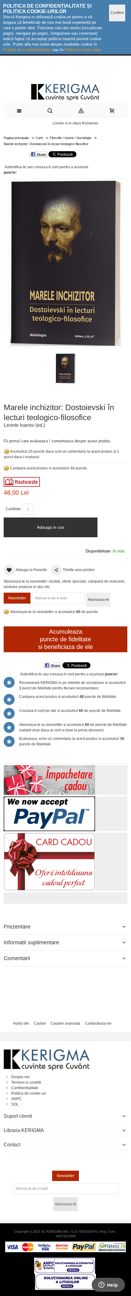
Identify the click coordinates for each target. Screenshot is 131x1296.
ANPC (16, 1099)
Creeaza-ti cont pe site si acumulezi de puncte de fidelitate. (70, 711)
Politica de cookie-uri (28, 1093)
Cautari (40, 1023)
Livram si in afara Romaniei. (76, 123)
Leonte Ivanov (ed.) (24, 425)
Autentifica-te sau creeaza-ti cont (31, 167)
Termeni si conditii (26, 1082)
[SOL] (65, 1276)
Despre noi (20, 1077)
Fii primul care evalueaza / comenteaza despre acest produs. (58, 441)
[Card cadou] (49, 835)
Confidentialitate (24, 1088)
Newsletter (17, 598)
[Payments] (65, 1244)
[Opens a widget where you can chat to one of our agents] (108, 1285)
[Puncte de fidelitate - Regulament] (6, 468)
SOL (15, 1104)
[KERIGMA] (65, 91)
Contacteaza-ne (98, 1023)
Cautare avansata (65, 1023)
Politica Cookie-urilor (83, 49)
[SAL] (64, 1260)
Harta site (21, 1023)
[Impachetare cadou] (49, 768)
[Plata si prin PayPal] (49, 799)
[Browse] (22, 480)
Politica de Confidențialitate (27, 49)
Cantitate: (14, 509)
